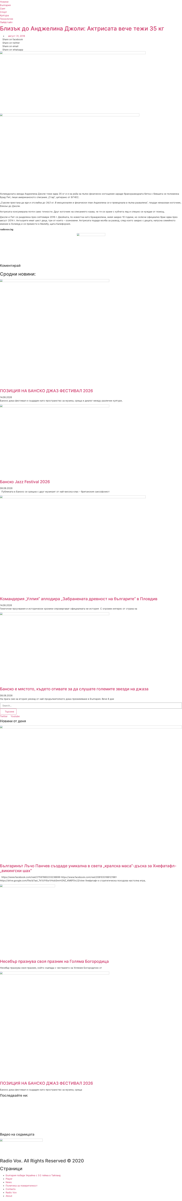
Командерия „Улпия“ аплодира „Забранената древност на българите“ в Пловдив (78, 598)
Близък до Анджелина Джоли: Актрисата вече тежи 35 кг (82, 28)
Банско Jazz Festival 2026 (25, 481)
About (9, 1195)
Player (9, 1178)
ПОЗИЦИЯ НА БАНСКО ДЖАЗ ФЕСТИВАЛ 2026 (46, 390)
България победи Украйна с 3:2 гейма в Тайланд (33, 1175)
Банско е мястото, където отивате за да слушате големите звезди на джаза (74, 688)
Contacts (10, 1189)
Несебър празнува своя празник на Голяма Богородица (54, 961)
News (9, 1182)
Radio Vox (11, 1192)
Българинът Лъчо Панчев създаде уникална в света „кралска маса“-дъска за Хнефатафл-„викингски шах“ (88, 868)
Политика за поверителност (22, 1185)
